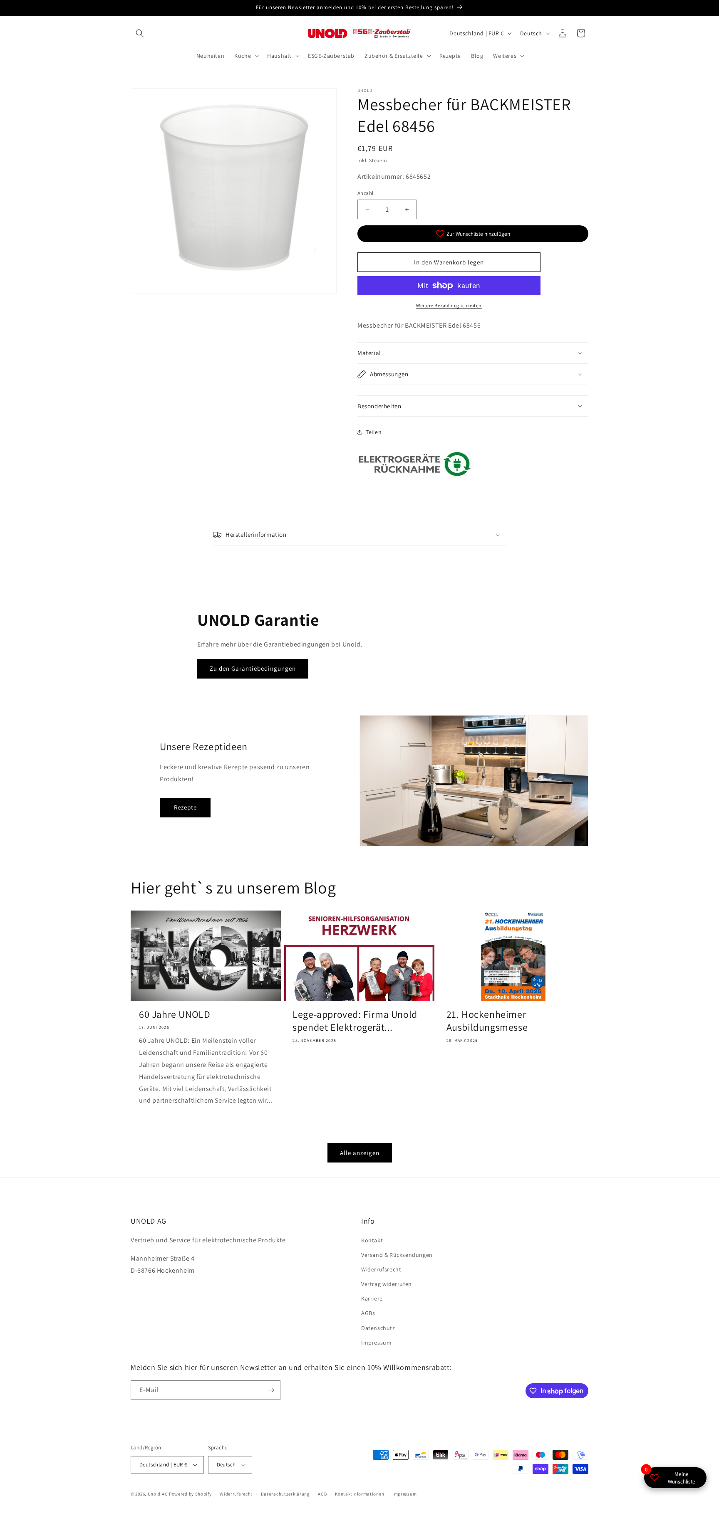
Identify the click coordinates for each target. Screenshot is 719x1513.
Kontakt (372, 1240)
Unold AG (158, 1494)
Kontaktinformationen (359, 1494)
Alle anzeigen (359, 1153)
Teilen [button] (374, 432)
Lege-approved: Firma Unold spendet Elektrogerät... (355, 1021)
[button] (140, 33)
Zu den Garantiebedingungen (253, 668)
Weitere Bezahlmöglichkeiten (449, 305)
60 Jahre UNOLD (174, 1014)
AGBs (368, 1313)
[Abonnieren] (271, 1390)
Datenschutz (378, 1328)
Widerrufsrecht (381, 1269)
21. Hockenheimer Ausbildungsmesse (487, 1021)
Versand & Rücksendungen (397, 1255)
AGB (322, 1494)
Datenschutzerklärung (285, 1494)
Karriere (372, 1298)
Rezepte (185, 807)
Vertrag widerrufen (386, 1284)
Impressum (376, 1342)
